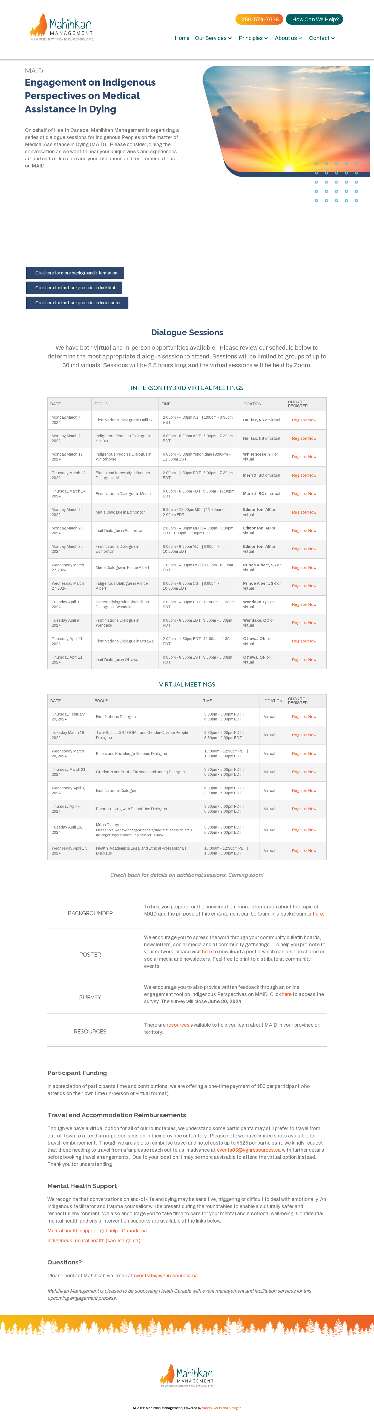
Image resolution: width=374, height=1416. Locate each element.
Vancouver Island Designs (221, 1408)
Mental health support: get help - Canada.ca (97, 1230)
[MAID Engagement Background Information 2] (122, 219)
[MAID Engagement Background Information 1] (57, 219)
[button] (230, 38)
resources (178, 1025)
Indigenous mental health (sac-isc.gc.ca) (93, 1240)
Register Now (304, 420)
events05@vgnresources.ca (249, 1150)
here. (318, 914)
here (207, 951)
